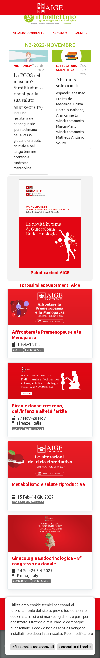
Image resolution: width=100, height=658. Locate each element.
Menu (80, 33)
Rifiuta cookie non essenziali (33, 647)
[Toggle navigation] (3, 1)
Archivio (60, 33)
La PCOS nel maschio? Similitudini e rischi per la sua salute (28, 87)
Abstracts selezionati (67, 82)
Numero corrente (28, 33)
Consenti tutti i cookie (75, 647)
